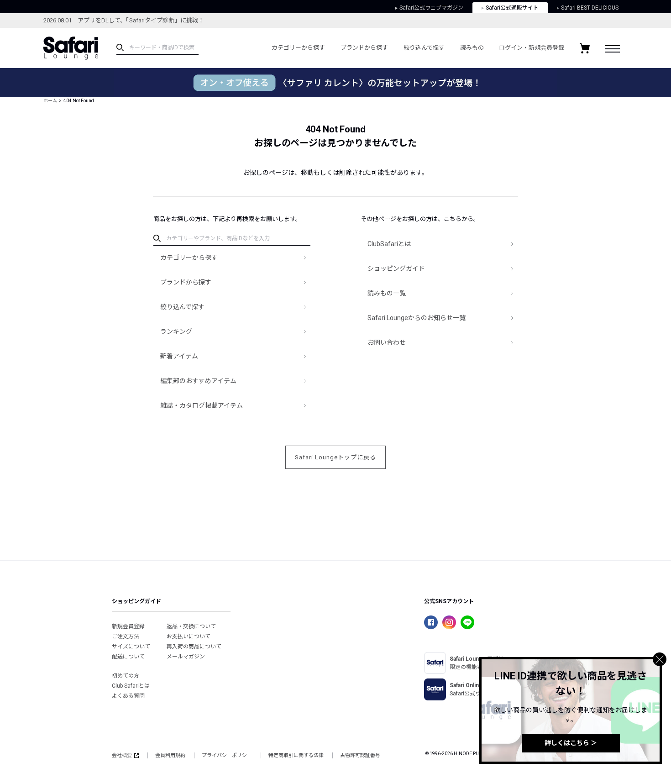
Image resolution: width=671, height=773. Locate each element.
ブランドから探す (364, 47)
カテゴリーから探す (298, 47)
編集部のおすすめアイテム (198, 380)
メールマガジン (186, 656)
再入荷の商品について (194, 646)
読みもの (472, 47)
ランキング (176, 331)
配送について (128, 656)
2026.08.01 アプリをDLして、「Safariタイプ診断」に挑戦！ (123, 20)
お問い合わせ (386, 342)
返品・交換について (191, 626)
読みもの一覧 (386, 293)
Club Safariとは (131, 686)
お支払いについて (188, 636)
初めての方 (125, 676)
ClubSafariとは (389, 243)
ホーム (50, 100)
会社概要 (122, 755)
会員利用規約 (170, 755)
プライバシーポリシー (227, 755)
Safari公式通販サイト (512, 8)
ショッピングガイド (396, 268)
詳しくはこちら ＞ (571, 743)
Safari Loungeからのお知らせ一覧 (416, 317)
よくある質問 (128, 696)
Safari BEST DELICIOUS (590, 8)
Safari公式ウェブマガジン (431, 8)
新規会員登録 (128, 626)
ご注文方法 (125, 636)
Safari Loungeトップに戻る (335, 457)
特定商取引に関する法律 (296, 755)
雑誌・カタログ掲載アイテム (201, 405)
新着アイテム (179, 356)
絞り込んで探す (424, 47)
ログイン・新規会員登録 (531, 47)
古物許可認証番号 (360, 755)
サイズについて (131, 646)
